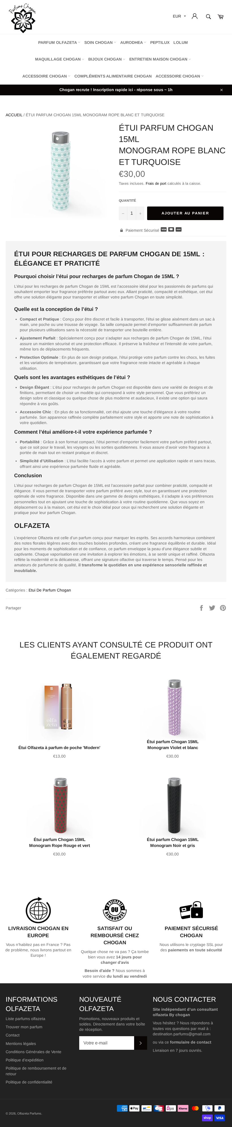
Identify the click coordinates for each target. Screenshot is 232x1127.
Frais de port (156, 183)
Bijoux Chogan (105, 59)
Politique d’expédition (25, 1060)
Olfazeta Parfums (29, 1113)
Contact (13, 1035)
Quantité (127, 201)
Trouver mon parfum (24, 1027)
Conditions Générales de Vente (33, 1051)
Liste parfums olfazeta (25, 1018)
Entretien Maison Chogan (158, 59)
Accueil (14, 115)
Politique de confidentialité (29, 1082)
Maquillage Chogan (58, 59)
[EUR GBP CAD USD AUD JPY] (179, 17)
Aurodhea (132, 42)
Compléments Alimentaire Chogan (113, 76)
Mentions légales (21, 1043)
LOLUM (180, 42)
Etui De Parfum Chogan (50, 590)
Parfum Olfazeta (58, 42)
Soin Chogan (99, 42)
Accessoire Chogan (45, 76)
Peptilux (159, 42)
